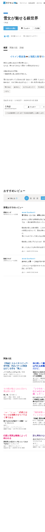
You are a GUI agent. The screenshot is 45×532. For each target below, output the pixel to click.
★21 (4, 446)
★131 (34, 443)
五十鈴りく (13, 395)
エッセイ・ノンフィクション (12, 427)
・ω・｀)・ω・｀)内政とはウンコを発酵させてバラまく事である (15, 415)
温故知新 (40, 420)
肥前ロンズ (7, 212)
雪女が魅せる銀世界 (20, 18)
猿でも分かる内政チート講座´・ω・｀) (15, 422)
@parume (10, 423)
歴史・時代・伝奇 (14, 397)
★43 (4, 425)
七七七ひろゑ (37, 441)
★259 (34, 404)
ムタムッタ (15, 443)
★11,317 (35, 378)
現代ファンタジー (15, 374)
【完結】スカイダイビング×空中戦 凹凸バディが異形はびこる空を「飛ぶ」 (15, 366)
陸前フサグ (7, 258)
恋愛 (40, 404)
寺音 (23, 372)
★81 (4, 397)
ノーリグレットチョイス (11, 372)
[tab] (6, 48)
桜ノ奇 (5, 395)
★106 (34, 422)
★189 (5, 374)
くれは (5, 22)
